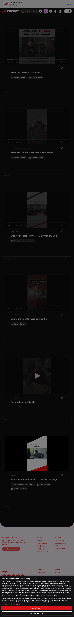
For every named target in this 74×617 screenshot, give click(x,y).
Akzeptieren (36, 608)
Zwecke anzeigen (37, 613)
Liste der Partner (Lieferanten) (11, 604)
